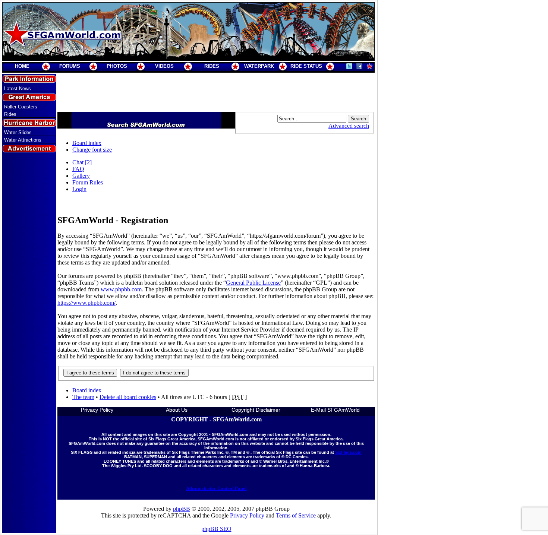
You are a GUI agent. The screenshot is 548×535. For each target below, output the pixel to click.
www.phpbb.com (121, 289)
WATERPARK (259, 66)
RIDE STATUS (306, 66)
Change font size (92, 149)
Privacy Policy (97, 410)
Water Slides (18, 132)
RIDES (211, 66)
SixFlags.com (348, 452)
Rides (10, 114)
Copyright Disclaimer (256, 410)
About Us (177, 410)
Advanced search (348, 126)
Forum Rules (87, 182)
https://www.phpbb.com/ (86, 303)
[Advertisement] (29, 288)
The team (83, 397)
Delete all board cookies (128, 397)
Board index (86, 143)
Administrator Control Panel (216, 488)
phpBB (181, 509)
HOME (22, 66)
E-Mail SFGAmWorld (335, 410)
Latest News (17, 88)
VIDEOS (164, 66)
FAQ (78, 169)
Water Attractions (22, 140)
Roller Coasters (20, 107)
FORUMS (69, 66)
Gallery (81, 175)
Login (79, 189)
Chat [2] (82, 162)
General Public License (253, 282)
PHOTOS (117, 66)
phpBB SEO (216, 529)
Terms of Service (296, 515)
